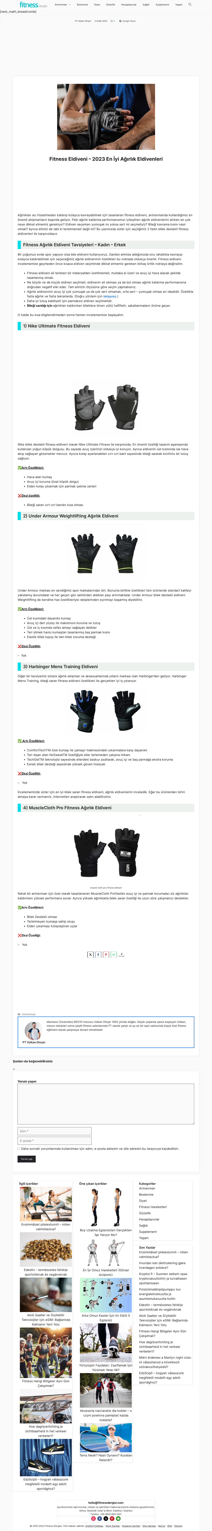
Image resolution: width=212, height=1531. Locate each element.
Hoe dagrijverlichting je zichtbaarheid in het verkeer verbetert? (159, 1346)
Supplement (162, 4)
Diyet (97, 4)
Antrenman (61, 4)
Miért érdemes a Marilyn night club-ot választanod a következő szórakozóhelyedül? (165, 1362)
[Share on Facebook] (98, 955)
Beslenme (82, 4)
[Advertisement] (106, 54)
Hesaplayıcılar (129, 4)
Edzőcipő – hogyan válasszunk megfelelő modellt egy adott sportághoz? (161, 1377)
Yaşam (178, 4)
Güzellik (110, 4)
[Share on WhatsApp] (114, 955)
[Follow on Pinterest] (112, 1518)
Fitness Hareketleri (153, 1207)
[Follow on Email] (118, 1518)
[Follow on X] (106, 1518)
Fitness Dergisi (53, 1525)
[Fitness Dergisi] (33, 4)
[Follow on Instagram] (93, 1518)
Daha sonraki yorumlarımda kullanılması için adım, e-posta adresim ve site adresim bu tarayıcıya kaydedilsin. (100, 1149)
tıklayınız (109, 296)
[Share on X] (90, 955)
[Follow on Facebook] (99, 1518)
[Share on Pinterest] (106, 955)
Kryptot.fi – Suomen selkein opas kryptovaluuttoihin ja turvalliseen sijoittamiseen (163, 1278)
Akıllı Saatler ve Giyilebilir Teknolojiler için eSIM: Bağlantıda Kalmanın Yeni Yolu (163, 1320)
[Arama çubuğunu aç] (189, 4)
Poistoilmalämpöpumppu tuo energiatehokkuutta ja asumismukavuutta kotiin (160, 1294)
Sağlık (146, 4)
